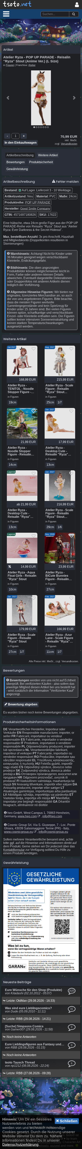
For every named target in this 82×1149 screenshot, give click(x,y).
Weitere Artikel (48, 155)
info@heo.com (52, 816)
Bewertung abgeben (22, 704)
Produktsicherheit (41, 162)
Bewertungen (15, 162)
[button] (6, 13)
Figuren (10, 65)
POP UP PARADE (37, 202)
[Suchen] (73, 14)
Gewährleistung (17, 169)
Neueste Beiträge (17, 982)
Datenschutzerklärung (20, 1144)
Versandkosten (69, 143)
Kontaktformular (14, 849)
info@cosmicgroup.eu (53, 831)
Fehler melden (67, 181)
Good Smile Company (35, 208)
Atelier (31, 65)
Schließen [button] (68, 1121)
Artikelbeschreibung (20, 155)
